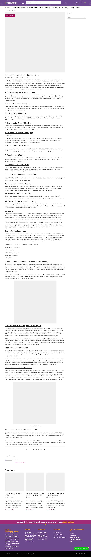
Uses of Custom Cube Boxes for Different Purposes (55, 494)
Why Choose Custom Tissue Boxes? (13, 494)
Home (6, 10)
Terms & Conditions (74, 537)
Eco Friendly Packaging (32, 7)
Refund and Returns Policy (76, 539)
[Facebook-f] (76, 553)
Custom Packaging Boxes (18, 7)
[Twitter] (26, 449)
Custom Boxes (15, 10)
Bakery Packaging (75, 7)
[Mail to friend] (36, 449)
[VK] (31, 449)
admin (21, 77)
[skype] (44, 449)
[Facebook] (28, 449)
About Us (72, 533)
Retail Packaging (55, 7)
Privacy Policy (73, 535)
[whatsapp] (41, 449)
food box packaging (55, 233)
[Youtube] (79, 553)
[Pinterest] (33, 449)
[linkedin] (39, 449)
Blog (10, 10)
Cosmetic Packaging (45, 7)
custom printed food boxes (16, 80)
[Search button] (59, 2)
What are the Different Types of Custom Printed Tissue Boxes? (35, 494)
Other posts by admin (20, 462)
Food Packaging (65, 7)
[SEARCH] (84, 17)
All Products (8, 7)
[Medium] (84, 553)
